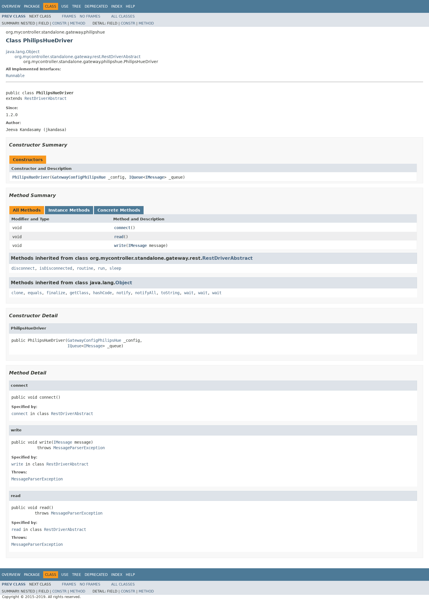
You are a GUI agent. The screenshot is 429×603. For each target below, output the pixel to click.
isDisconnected (55, 268)
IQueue (136, 177)
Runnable (15, 75)
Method (77, 23)
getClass (79, 292)
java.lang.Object (22, 51)
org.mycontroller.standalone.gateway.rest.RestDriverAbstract (77, 56)
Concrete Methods (118, 210)
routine (85, 268)
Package (32, 6)
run (101, 268)
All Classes (123, 16)
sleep (115, 268)
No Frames (90, 16)
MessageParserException (79, 447)
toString (170, 292)
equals (35, 292)
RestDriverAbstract (46, 98)
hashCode (102, 292)
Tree (76, 6)
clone (17, 292)
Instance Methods (69, 210)
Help (130, 6)
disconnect (23, 268)
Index (116, 6)
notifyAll (145, 292)
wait (188, 292)
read (118, 236)
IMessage (154, 177)
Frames (69, 16)
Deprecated (96, 6)
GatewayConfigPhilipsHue (79, 177)
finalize (55, 292)
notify (123, 292)
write (120, 245)
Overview (11, 6)
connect (122, 227)
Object (123, 282)
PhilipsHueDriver (31, 177)
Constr (59, 23)
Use (65, 6)
